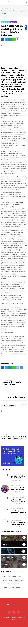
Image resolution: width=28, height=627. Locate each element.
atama (3, 576)
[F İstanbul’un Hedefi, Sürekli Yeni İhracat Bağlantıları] (5, 489)
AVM (12, 520)
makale (4, 583)
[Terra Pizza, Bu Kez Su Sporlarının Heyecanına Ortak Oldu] (5, 512)
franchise (16, 580)
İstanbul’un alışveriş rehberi (16, 397)
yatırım (18, 587)
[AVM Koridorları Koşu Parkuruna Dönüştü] (5, 523)
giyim (22, 580)
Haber (12, 485)
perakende (4, 587)
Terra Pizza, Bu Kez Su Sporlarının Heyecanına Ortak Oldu (19, 512)
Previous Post (8, 380)
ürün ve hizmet (5, 591)
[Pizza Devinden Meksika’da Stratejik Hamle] (5, 500)
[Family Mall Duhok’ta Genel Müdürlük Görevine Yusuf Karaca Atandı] (5, 477)
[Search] (26, 2)
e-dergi (4, 580)
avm (9, 576)
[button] (22, 405)
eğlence (10, 580)
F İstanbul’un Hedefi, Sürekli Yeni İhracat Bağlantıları (18, 489)
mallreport (10, 583)
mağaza (17, 583)
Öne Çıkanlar (10, 434)
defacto (14, 576)
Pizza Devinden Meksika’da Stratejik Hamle (18, 501)
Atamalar (3, 434)
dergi (19, 576)
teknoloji (12, 587)
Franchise (13, 497)
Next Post (21, 395)
